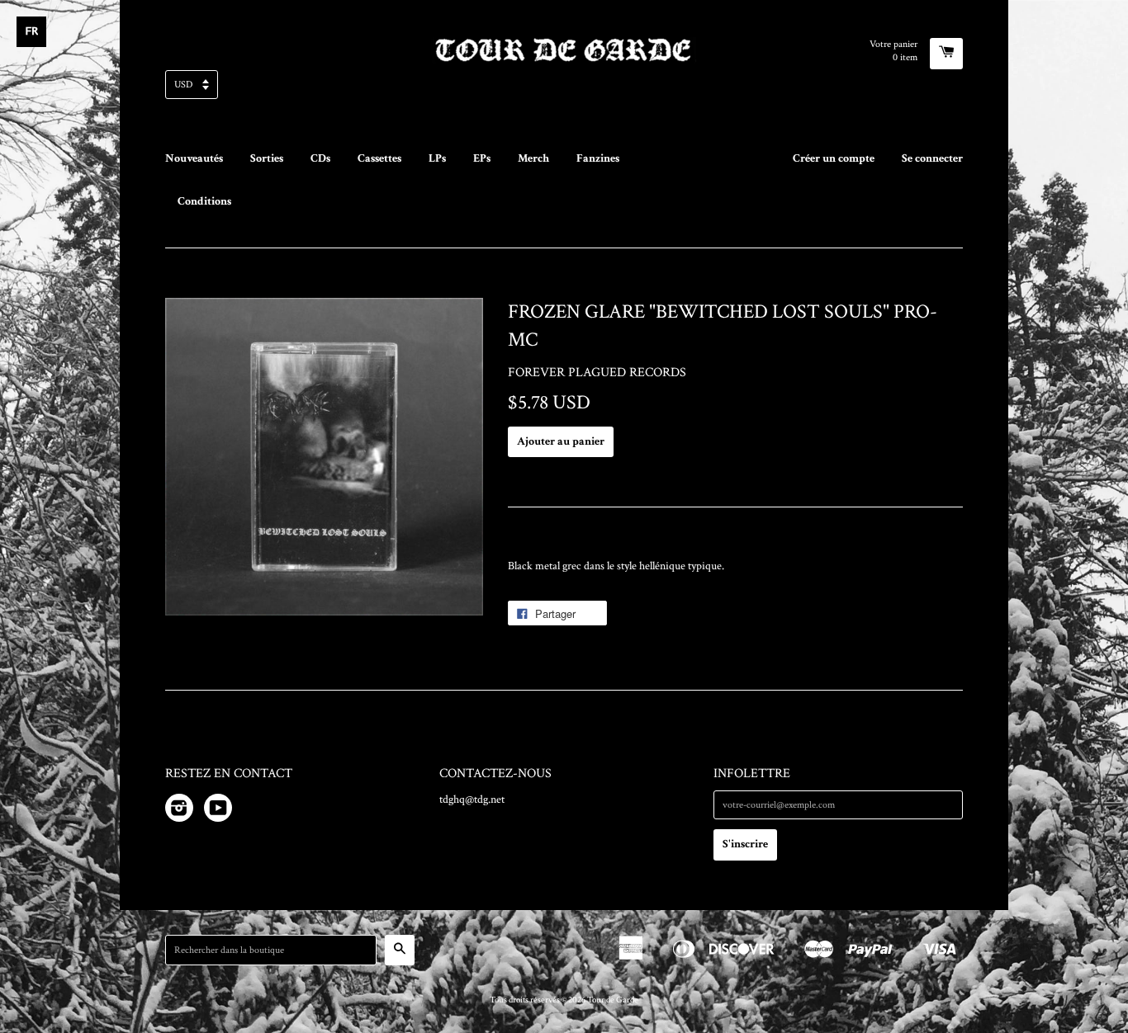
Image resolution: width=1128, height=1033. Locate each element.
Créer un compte (833, 158)
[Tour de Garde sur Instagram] (179, 811)
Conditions (204, 201)
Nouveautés (194, 158)
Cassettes (379, 158)
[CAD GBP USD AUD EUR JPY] (564, 89)
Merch (533, 158)
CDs (320, 158)
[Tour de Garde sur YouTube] (218, 811)
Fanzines (597, 158)
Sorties (266, 158)
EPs (482, 158)
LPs (437, 158)
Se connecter (932, 158)
